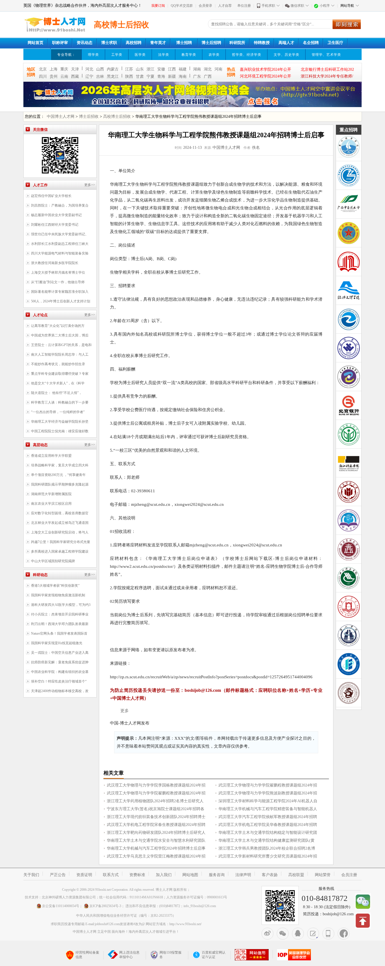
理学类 (93, 55)
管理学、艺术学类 (326, 55)
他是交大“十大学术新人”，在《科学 (58, 383)
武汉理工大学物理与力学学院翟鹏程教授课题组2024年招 (267, 785)
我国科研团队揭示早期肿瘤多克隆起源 (59, 484)
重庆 (64, 69)
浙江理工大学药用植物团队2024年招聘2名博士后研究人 (155, 801)
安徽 (161, 69)
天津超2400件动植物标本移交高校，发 (59, 691)
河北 (89, 69)
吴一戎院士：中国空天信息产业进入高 (59, 653)
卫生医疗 (335, 43)
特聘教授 (262, 43)
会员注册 (349, 875)
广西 (208, 76)
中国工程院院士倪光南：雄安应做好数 (59, 431)
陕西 (129, 76)
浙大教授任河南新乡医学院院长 (54, 263)
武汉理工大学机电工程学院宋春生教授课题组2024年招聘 (156, 825)
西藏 (75, 76)
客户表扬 (270, 875)
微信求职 (297, 6)
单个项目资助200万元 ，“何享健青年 (58, 475)
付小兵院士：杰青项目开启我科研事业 (59, 614)
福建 (183, 69)
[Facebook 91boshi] (343, 934)
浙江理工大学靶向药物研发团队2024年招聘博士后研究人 (156, 832)
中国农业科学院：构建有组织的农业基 (59, 672)
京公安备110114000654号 (60, 906)
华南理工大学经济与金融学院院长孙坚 (59, 422)
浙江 (150, 69)
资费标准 (137, 875)
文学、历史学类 (286, 55)
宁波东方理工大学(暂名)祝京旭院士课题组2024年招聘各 (155, 809)
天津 (75, 69)
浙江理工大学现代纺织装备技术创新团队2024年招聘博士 (156, 817)
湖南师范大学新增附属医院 (51, 494)
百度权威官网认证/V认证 (213, 955)
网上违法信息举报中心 (129, 955)
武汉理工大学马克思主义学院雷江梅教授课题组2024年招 (156, 856)
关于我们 (31, 875)
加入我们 (164, 875)
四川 (43, 76)
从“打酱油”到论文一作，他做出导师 (58, 282)
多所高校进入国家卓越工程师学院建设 (59, 551)
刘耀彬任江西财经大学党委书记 (54, 225)
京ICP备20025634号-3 (105, 906)
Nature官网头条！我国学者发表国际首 (59, 633)
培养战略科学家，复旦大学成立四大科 (59, 465)
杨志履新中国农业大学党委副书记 (56, 215)
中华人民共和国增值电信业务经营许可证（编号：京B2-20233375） (126, 916)
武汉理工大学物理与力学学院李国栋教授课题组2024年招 (156, 785)
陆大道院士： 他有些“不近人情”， (56, 393)
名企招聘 (311, 43)
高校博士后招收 (117, 116)
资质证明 (84, 875)
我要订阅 (158, 6)
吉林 (100, 76)
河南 (218, 69)
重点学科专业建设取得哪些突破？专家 (59, 374)
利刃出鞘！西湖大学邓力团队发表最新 (59, 624)
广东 (197, 76)
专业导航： (66, 55)
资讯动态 (84, 43)
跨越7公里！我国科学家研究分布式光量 (60, 542)
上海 (53, 69)
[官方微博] (267, 934)
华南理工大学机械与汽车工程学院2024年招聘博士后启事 (156, 848)
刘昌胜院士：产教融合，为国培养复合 (59, 205)
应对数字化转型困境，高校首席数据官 (59, 513)
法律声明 (243, 875)
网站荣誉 (323, 875)
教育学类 (189, 55)
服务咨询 (217, 875)
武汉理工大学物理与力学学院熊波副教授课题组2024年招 (267, 793)
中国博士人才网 (60, 116)
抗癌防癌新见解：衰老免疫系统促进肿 (59, 662)
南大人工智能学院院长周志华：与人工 (59, 354)
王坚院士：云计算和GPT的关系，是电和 (61, 345)
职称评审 (60, 43)
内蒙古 (113, 69)
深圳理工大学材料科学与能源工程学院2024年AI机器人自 (267, 801)
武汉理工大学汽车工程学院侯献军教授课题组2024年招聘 (267, 817)
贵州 (53, 76)
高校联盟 (296, 875)
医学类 (140, 55)
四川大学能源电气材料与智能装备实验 (59, 253)
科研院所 (237, 43)
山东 (140, 69)
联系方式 (111, 875)
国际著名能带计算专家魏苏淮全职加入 (59, 292)
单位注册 (244, 6)
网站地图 (190, 875)
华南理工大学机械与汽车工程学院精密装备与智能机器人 (267, 809)
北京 (43, 69)
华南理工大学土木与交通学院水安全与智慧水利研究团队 (156, 840)
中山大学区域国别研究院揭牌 (53, 561)
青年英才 (158, 43)
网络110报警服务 (171, 955)
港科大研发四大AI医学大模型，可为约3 (60, 605)
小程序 (325, 6)
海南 (183, 76)
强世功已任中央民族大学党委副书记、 (59, 234)
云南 (64, 76)
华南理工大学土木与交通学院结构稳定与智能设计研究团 (267, 832)
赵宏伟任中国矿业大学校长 (51, 196)
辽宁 (89, 76)
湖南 (197, 69)
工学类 (116, 55)
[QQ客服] (298, 934)
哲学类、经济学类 (246, 55)
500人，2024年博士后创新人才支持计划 (60, 301)
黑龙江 (113, 76)
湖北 (208, 69)
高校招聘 (133, 43)
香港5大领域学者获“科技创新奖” (55, 586)
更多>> (89, 185)
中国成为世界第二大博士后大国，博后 (59, 335)
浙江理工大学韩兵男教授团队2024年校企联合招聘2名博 (266, 848)
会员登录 (205, 6)
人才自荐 (225, 6)
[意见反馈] (313, 934)
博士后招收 (89, 116)
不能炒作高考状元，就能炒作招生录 (58, 364)
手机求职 (268, 6)
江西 (172, 69)
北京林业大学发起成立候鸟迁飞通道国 (59, 523)
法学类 (163, 55)
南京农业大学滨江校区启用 (51, 504)
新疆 (172, 76)
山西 (100, 69)
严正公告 (58, 875)
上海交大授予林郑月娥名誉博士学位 (58, 272)
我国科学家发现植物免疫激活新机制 (58, 595)
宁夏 (150, 76)
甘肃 (140, 76)
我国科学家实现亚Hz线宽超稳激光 (56, 643)
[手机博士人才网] (328, 934)
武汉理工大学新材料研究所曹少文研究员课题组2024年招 (267, 856)
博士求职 (109, 43)
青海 (161, 76)
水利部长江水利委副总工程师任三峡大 (59, 244)
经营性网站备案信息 (87, 955)
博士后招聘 (211, 43)
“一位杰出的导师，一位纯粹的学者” (58, 412)
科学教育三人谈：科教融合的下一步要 (59, 402)
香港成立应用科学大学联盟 (51, 456)
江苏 (129, 69)
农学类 (214, 55)
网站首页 (35, 43)
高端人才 (286, 43)
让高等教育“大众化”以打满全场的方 (58, 326)
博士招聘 (184, 43)
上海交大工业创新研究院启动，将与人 (59, 532)
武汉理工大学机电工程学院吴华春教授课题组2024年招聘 (267, 825)
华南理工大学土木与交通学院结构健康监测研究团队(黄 (266, 840)
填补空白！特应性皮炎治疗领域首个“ (59, 681)
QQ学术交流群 (182, 6)
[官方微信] (283, 934)
